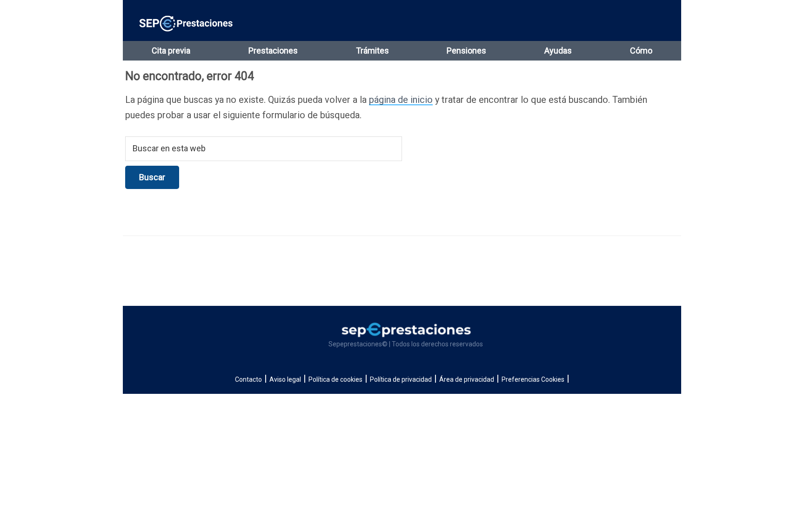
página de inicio (401, 99)
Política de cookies (335, 379)
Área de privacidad (466, 379)
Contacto (248, 379)
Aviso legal (285, 379)
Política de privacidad (401, 379)
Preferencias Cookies (533, 379)
